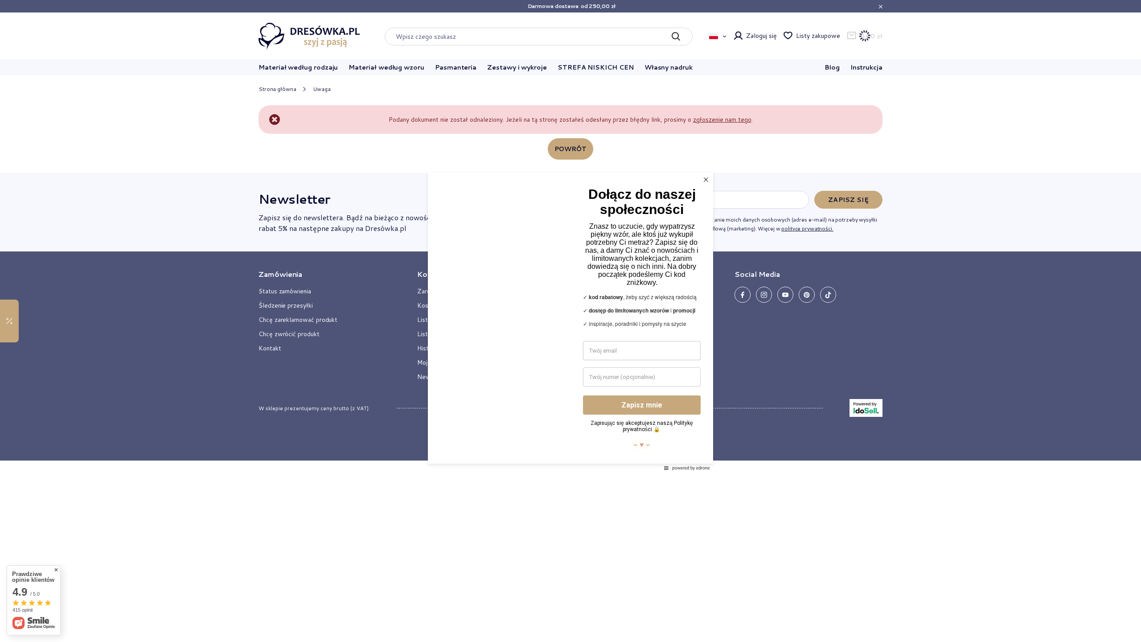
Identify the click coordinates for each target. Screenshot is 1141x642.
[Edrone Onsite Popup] (570, 321)
